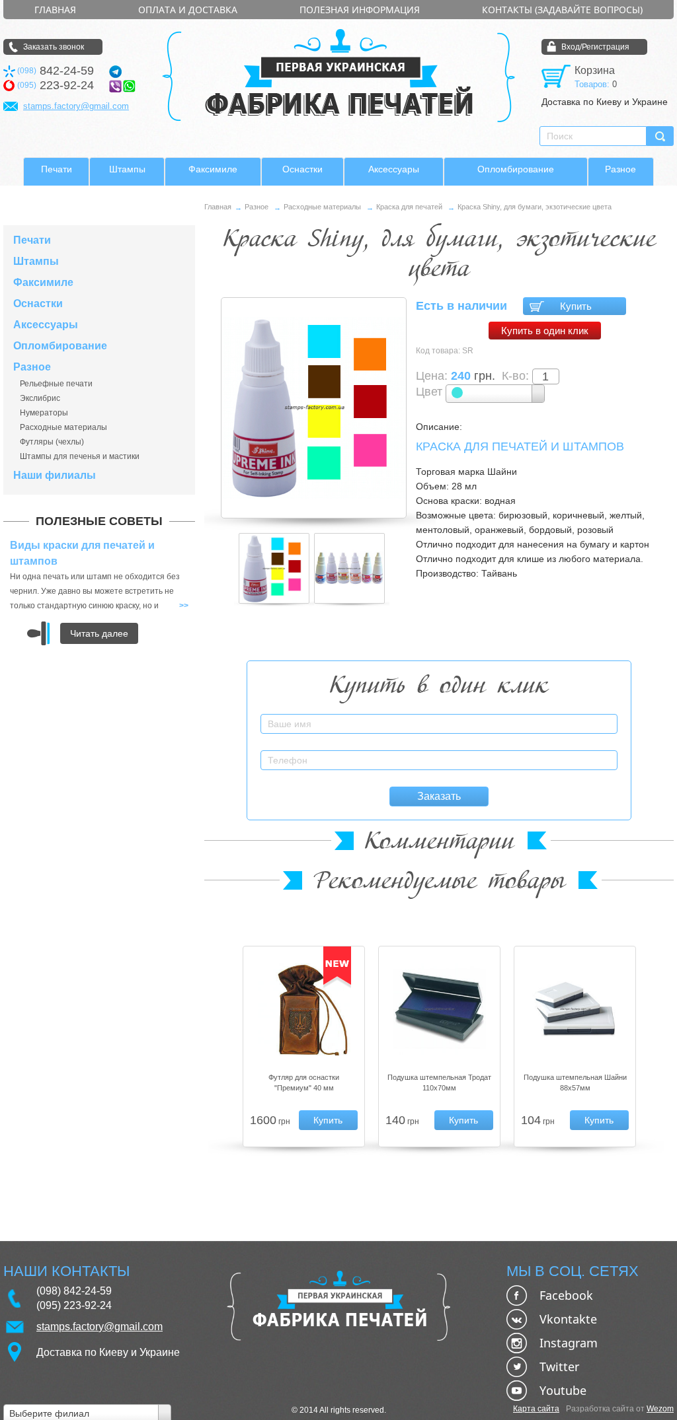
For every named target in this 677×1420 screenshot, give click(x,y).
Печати (56, 169)
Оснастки (302, 169)
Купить (576, 306)
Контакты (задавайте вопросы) (562, 9)
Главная (55, 9)
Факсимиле (212, 169)
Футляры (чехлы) (52, 441)
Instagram (568, 1343)
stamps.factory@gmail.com (76, 106)
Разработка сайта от (620, 1408)
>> (183, 605)
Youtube (562, 1390)
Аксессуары (393, 169)
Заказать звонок (53, 47)
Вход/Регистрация (595, 47)
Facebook (566, 1295)
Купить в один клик (544, 330)
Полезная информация (359, 9)
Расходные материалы (63, 427)
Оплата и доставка (187, 9)
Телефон (599, 752)
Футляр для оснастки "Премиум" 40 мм (303, 1082)
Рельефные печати (56, 383)
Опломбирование (515, 169)
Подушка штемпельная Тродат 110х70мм (439, 1082)
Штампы (127, 169)
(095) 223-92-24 (74, 1305)
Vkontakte (568, 1319)
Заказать (439, 796)
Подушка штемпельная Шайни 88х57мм (575, 1082)
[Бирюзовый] (495, 393)
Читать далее (99, 633)
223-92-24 (55, 85)
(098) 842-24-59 (74, 1290)
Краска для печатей (409, 207)
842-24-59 (55, 71)
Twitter (559, 1366)
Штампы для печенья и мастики (79, 456)
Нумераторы (44, 412)
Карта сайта (536, 1408)
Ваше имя (597, 716)
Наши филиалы (54, 475)
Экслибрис (40, 398)
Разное (620, 169)
